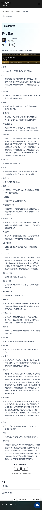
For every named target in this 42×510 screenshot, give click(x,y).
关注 (12, 45)
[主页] (6, 4)
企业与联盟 (26, 11)
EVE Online (5, 11)
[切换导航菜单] (39, 4)
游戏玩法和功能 (15, 11)
